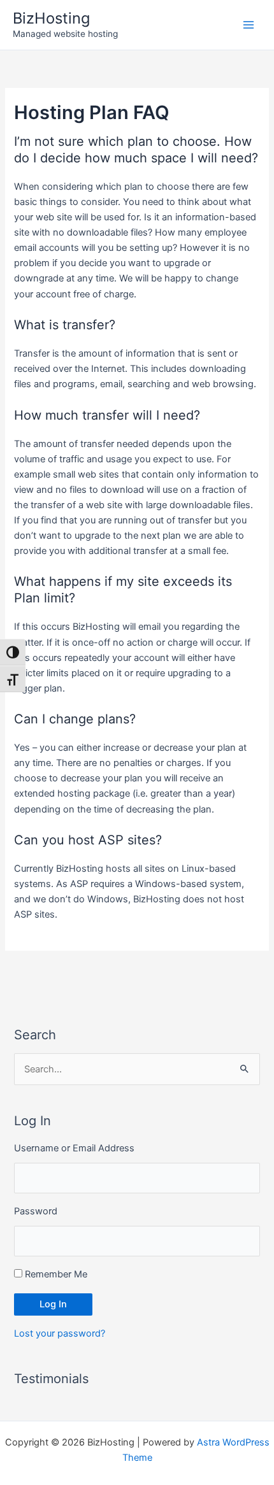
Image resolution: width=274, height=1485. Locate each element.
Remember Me (56, 1274)
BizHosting (51, 18)
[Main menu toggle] (248, 25)
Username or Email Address (74, 1148)
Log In (53, 1304)
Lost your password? (59, 1333)
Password (35, 1211)
